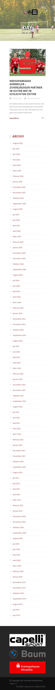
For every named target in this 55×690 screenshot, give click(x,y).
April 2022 (17, 428)
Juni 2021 (16, 483)
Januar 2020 (17, 577)
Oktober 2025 (18, 198)
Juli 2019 (16, 609)
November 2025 (19, 192)
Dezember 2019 (19, 582)
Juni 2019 (16, 615)
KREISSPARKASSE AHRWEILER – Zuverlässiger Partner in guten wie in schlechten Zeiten (25, 87)
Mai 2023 (16, 357)
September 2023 (19, 335)
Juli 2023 (16, 346)
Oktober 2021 (18, 461)
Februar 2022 (18, 439)
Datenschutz (40, 686)
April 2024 (17, 297)
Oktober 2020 (18, 527)
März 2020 (17, 566)
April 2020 (17, 560)
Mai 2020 (16, 555)
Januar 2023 (17, 379)
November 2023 (19, 324)
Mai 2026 (16, 159)
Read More (14, 118)
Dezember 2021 (19, 450)
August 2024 (18, 275)
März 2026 (17, 170)
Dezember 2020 (19, 516)
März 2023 (17, 368)
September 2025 (19, 203)
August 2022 (18, 406)
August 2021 (18, 472)
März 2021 (17, 500)
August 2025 (18, 209)
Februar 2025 (18, 242)
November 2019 (19, 588)
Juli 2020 (16, 544)
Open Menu (35, 12)
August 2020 (18, 538)
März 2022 (17, 434)
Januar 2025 (17, 247)
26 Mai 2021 (17, 98)
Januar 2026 (17, 181)
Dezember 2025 (19, 187)
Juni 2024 (16, 286)
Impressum (29, 686)
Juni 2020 (16, 549)
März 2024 (17, 302)
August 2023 (18, 341)
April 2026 (17, 165)
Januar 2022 (17, 445)
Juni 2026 (16, 154)
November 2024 (19, 258)
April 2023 (17, 363)
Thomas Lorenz (33, 98)
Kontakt (19, 686)
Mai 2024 (16, 291)
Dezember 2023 (19, 319)
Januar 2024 (17, 313)
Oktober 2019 (18, 593)
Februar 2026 (18, 176)
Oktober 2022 (18, 395)
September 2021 (19, 467)
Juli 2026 (16, 149)
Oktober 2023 (18, 330)
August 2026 (18, 143)
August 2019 (18, 604)
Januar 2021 (17, 511)
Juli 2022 (16, 412)
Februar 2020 (18, 571)
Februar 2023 (18, 374)
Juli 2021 (16, 478)
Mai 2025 (16, 225)
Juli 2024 (16, 280)
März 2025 (17, 236)
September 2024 (19, 269)
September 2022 (19, 401)
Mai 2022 (16, 423)
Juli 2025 (16, 214)
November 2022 (19, 390)
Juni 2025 (16, 220)
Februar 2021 (18, 505)
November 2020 (19, 522)
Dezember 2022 (19, 384)
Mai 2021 (16, 489)
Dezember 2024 (19, 253)
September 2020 (19, 533)
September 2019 (19, 599)
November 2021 (19, 456)
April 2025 (17, 231)
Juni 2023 (16, 352)
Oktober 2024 (18, 264)
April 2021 (17, 494)
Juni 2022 (16, 417)
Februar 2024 (18, 308)
